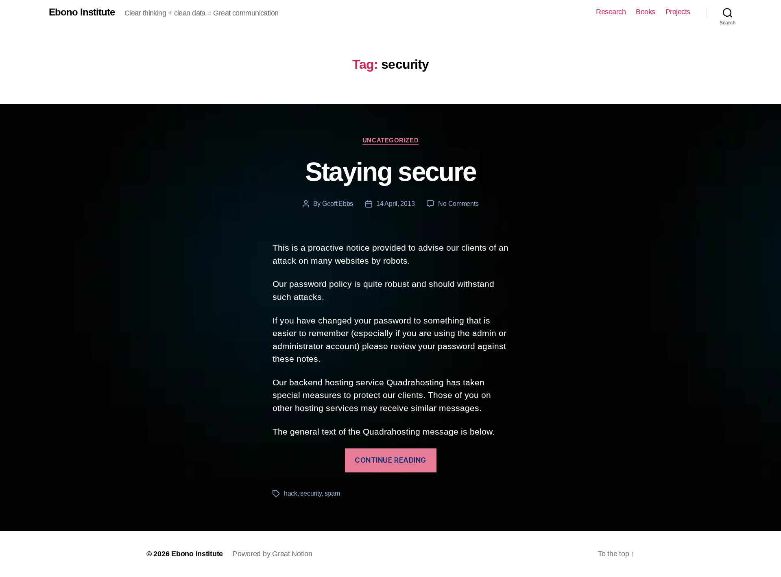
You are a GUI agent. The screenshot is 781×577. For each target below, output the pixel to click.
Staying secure (390, 171)
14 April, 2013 (395, 203)
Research (611, 12)
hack (290, 493)
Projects (677, 12)
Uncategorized (390, 140)
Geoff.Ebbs (337, 203)
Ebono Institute (82, 12)
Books (645, 12)
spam (332, 493)
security (310, 493)
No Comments (458, 203)
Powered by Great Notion (272, 554)
